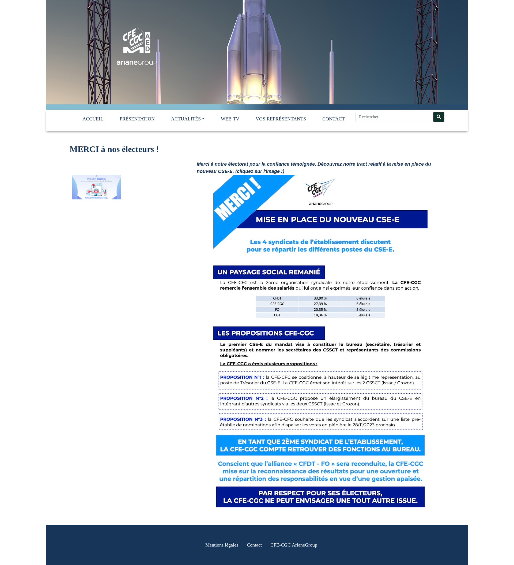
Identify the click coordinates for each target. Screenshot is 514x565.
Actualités (186, 119)
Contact (333, 119)
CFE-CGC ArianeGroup (293, 545)
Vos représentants (281, 119)
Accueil (92, 119)
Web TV (230, 119)
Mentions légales (221, 545)
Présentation (137, 119)
